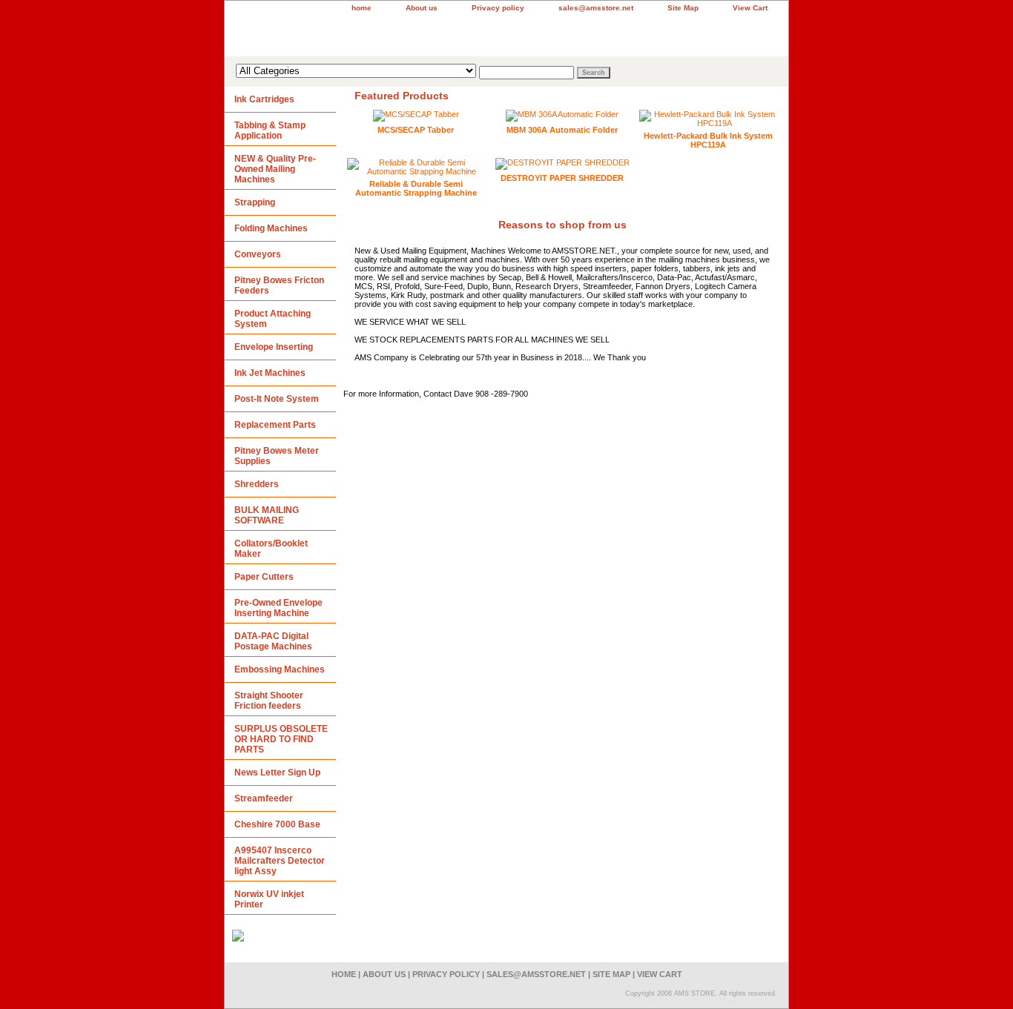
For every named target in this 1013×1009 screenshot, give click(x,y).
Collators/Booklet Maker (271, 548)
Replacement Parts (275, 425)
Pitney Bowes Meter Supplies (276, 456)
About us (422, 8)
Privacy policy (498, 8)
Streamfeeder (263, 798)
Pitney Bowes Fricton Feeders (279, 285)
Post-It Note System (276, 399)
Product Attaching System (272, 318)
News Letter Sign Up (277, 772)
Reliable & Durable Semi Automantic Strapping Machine (416, 188)
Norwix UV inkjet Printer (269, 899)
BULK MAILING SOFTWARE (266, 515)
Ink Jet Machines (270, 373)
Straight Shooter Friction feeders (268, 700)
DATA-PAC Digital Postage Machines (273, 641)
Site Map (683, 8)
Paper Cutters (264, 577)
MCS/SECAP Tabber (415, 129)
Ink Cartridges (264, 99)
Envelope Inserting (273, 347)
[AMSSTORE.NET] (410, 34)
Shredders (256, 484)
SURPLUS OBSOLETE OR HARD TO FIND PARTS (281, 739)
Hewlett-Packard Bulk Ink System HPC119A (708, 140)
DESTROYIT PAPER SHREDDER (562, 177)
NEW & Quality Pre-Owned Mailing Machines (275, 169)
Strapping (254, 202)
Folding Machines (271, 228)
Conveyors (257, 254)
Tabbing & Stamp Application (270, 130)
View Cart (750, 8)
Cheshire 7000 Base (277, 824)
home (362, 8)
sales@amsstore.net (595, 8)
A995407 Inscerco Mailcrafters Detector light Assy (279, 860)
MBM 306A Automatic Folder (562, 129)
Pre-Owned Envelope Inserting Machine (278, 608)
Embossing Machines (279, 669)
